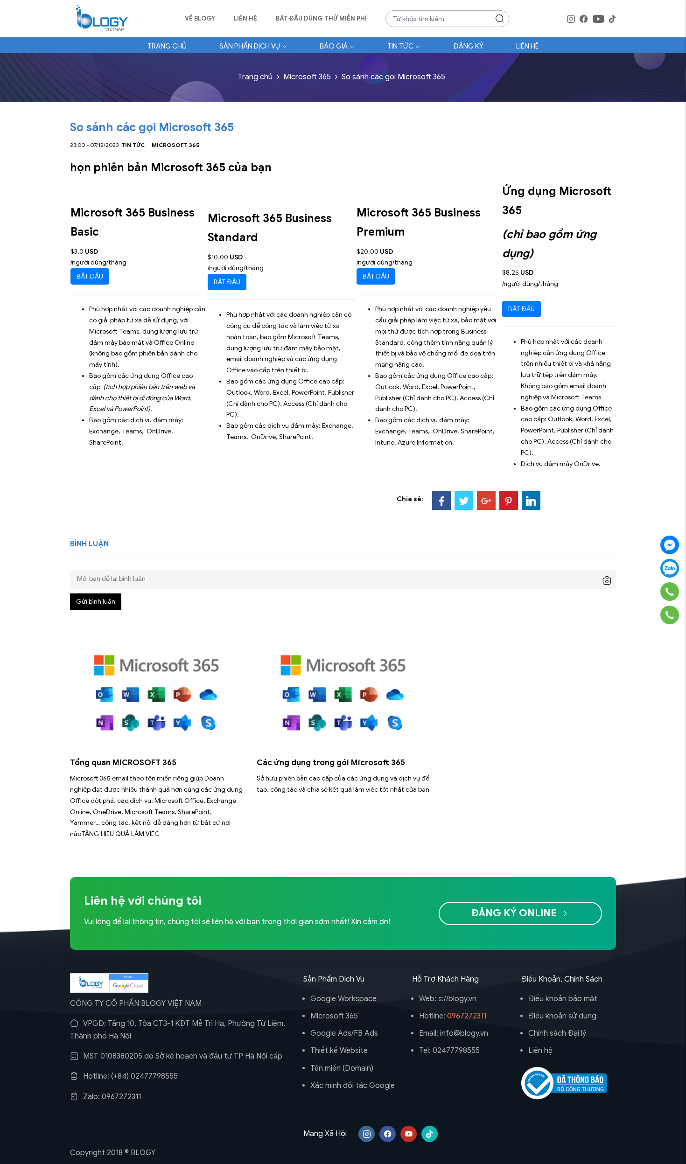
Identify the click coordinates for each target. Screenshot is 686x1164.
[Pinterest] (508, 500)
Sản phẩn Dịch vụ (249, 46)
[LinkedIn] (531, 500)
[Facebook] (441, 500)
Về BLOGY (200, 18)
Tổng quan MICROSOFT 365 (123, 762)
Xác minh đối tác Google (352, 1085)
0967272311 (466, 1016)
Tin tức (400, 46)
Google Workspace (343, 999)
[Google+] (486, 500)
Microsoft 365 (307, 77)
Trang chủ (167, 46)
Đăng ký (468, 46)
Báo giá (334, 46)
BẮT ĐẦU (90, 276)
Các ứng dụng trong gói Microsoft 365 (331, 762)
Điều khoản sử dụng (562, 1016)
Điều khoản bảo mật (562, 999)
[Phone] (669, 591)
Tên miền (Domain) (341, 1068)
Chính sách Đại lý (557, 1033)
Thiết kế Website (339, 1050)
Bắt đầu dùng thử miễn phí (321, 18)
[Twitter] (464, 500)
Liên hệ (245, 18)
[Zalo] (669, 568)
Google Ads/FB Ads (344, 1033)
